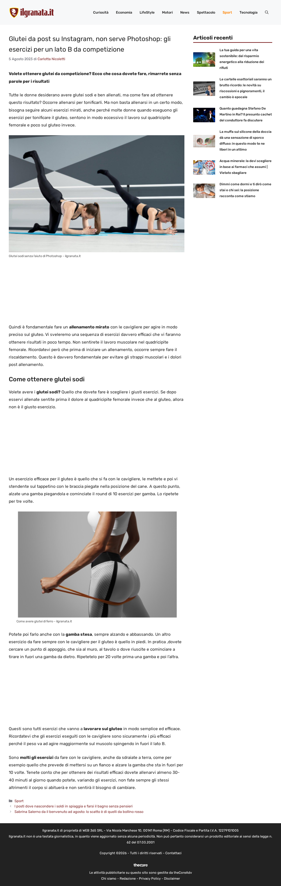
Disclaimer (172, 879)
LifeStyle (147, 12)
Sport (227, 12)
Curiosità (100, 12)
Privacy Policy (150, 879)
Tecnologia (249, 12)
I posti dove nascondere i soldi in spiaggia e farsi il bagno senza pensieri (73, 806)
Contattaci (173, 853)
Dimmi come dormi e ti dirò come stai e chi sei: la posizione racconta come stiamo (245, 190)
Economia (124, 12)
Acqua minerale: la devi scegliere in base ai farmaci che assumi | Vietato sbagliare (246, 167)
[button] (266, 12)
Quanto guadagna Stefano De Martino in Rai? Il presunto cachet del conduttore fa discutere (246, 114)
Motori (167, 12)
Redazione (128, 879)
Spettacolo (206, 12)
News (184, 12)
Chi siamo (108, 879)
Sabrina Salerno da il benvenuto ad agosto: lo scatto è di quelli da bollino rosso (78, 812)
